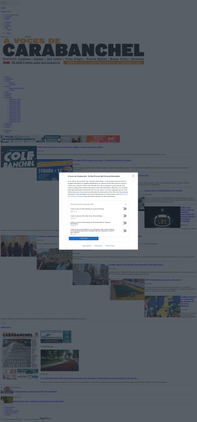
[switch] (124, 208)
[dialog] (98, 211)
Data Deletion (86, 246)
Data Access (98, 246)
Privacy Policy (110, 246)
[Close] (134, 176)
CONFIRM (84, 238)
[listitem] (98, 204)
